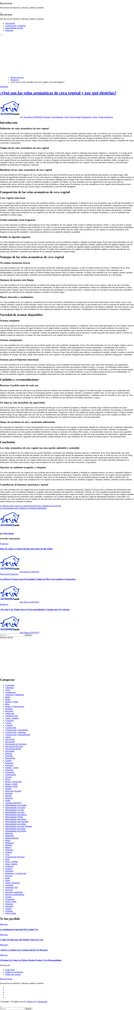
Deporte (8, 753)
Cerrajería (9, 720)
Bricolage (9, 711)
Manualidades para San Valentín (18, 826)
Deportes (9, 756)
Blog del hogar (6, 3)
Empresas (9, 30)
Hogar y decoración (13, 782)
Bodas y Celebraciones (14, 706)
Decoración (10, 23)
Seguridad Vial (11, 887)
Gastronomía (10, 774)
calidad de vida (11, 716)
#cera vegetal (75, 117)
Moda (7, 840)
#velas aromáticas (105, 117)
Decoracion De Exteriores (16, 744)
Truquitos (9, 904)
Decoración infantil (13, 749)
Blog (7, 704)
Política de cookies (13, 974)
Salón (7, 878)
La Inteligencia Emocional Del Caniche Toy (19, 929)
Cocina (8, 723)
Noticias (8, 852)
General (8, 777)
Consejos (9, 725)
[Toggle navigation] (1, 12)
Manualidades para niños (15, 824)
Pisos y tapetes (11, 864)
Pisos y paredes (11, 861)
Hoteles (8, 789)
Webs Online (10, 913)
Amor (7, 690)
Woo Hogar (28, 117)
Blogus (30, 1001)
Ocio (7, 854)
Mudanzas (9, 843)
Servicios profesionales (14, 894)
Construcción (10, 727)
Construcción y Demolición (16, 730)
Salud (7, 880)
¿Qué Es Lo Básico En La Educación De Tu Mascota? (24, 950)
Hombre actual (11, 786)
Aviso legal (10, 970)
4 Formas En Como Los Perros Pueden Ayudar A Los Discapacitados (30, 960)
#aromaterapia (57, 117)
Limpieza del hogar (13, 803)
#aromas (47, 117)
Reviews (8, 876)
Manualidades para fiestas (15, 819)
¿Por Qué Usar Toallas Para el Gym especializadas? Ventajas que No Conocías (34, 609)
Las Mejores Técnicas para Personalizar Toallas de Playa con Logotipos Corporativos (38, 579)
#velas (94, 117)
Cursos (8, 737)
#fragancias (86, 117)
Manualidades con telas (14, 812)
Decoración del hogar (14, 746)
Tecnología (9, 899)
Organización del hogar (15, 857)
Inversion (9, 798)
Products (8, 869)
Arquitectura (10, 692)
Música (8, 847)
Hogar (7, 779)
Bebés (7, 699)
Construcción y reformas (15, 26)
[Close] (1, 1006)
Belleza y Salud (11, 702)
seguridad (9, 885)
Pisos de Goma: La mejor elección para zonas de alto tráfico (26, 549)
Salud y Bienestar (12, 883)
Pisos (7, 859)
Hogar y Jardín (11, 784)
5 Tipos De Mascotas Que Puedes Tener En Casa (21, 940)
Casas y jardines (12, 718)
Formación (9, 772)
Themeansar (42, 1001)
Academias (9, 685)
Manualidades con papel (15, 807)
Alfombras (9, 687)
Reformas (9, 871)
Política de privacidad (14, 972)
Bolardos (9, 709)
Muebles (8, 845)
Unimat (8, 908)
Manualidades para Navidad (16, 821)
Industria (8, 793)
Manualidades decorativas (16, 814)
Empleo (8, 760)
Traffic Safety (10, 901)
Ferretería (9, 770)
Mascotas (9, 833)
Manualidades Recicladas (15, 831)
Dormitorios (10, 758)
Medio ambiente (12, 838)
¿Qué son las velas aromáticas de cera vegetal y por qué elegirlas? (58, 93)
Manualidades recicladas (15, 829)
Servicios (9, 890)
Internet (8, 796)
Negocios (9, 850)
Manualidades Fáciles (14, 28)
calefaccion (10, 713)
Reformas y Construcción (15, 873)
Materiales (9, 836)
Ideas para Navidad (13, 791)
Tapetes (8, 897)
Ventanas (9, 911)
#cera (66, 117)
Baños (7, 697)
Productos (4, 86)
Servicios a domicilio (14, 892)
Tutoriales (9, 906)
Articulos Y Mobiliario (14, 695)
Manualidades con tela (14, 810)
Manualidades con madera (16, 805)
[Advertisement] (67, 56)
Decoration (9, 751)
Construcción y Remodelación (17, 735)
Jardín (7, 800)
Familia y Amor (11, 767)
